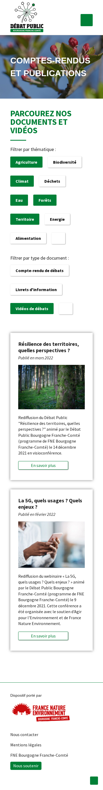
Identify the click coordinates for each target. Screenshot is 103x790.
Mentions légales (25, 744)
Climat (22, 181)
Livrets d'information (36, 289)
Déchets (52, 181)
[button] (87, 20)
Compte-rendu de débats (40, 270)
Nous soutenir (26, 765)
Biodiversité (64, 162)
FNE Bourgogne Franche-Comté (39, 755)
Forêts (45, 200)
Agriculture (26, 162)
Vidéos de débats (32, 308)
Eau (19, 200)
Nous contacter (24, 734)
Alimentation (28, 238)
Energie (57, 219)
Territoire (25, 219)
